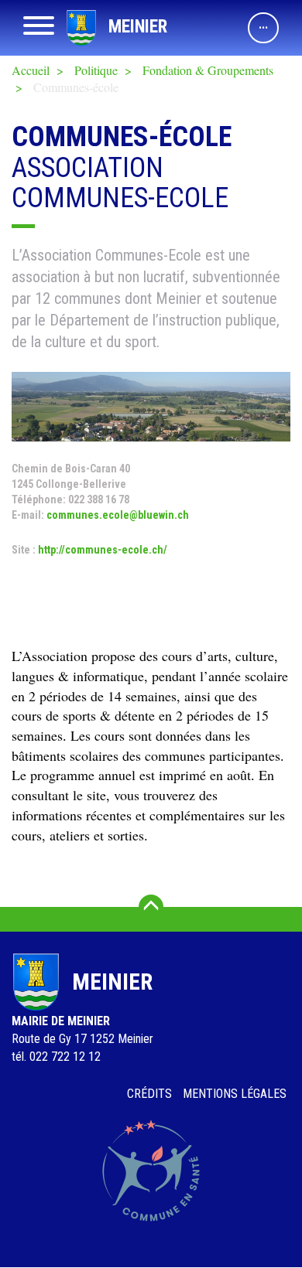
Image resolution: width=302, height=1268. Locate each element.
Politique (96, 70)
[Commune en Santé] (151, 1171)
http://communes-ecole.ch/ (102, 550)
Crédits (149, 1093)
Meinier (137, 26)
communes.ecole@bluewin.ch (117, 515)
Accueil (31, 70)
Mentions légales (235, 1093)
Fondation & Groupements (207, 70)
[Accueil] (81, 28)
